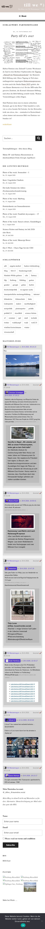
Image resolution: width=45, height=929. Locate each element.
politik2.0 (8, 313)
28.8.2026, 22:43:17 (30, 661)
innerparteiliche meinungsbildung (17, 294)
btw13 (13, 270)
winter (26, 327)
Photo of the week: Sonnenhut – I (16, 172)
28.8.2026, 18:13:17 (30, 776)
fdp (5, 280)
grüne (23, 284)
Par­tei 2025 (26, 84)
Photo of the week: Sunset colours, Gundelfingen (22, 221)
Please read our (20, 838)
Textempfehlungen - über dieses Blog (17, 148)
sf (5, 318)
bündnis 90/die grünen (13, 275)
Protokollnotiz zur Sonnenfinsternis (16, 206)
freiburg (13, 280)
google (15, 284)
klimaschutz (20, 299)
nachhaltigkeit (29, 303)
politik (31, 308)
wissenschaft (9, 332)
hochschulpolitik (10, 289)
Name (5, 816)
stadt (26, 318)
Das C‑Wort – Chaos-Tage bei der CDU (18, 247)
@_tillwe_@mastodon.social (14, 792)
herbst (31, 284)
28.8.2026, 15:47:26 (27, 568)
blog (6, 270)
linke (30, 299)
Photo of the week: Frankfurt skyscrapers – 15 (21, 214)
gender (7, 284)
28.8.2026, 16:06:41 (29, 501)
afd (5, 266)
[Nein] (42, 921)
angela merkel (15, 266)
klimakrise (8, 299)
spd (19, 318)
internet (37, 294)
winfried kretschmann (12, 327)
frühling (23, 280)
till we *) (34, 4)
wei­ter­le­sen (7, 124)
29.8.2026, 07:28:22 (12, 395)
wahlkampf (16, 322)
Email (5, 827)
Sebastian (12, 568)
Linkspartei (8, 303)
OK (23, 925)
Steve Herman (13, 776)
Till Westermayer (12, 347)
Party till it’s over (22, 35)
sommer (12, 318)
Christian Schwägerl (15, 393)
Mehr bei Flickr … (10, 900)
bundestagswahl (25, 270)
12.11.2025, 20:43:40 (26, 720)
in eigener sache (26, 289)
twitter (6, 322)
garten (31, 280)
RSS (14, 804)
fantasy (34, 275)
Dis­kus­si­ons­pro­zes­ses (32, 81)
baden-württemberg (31, 266)
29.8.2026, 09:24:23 (29, 347)
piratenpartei (20, 308)
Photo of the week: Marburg (14, 198)
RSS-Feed (6, 860)
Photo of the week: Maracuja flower (16, 240)
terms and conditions (26, 838)
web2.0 (34, 322)
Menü (24, 16)
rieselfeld (18, 313)
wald (26, 322)
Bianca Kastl (13, 501)
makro (18, 303)
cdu (26, 275)
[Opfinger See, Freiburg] (13, 884)
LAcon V (11, 720)
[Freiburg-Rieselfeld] (11, 877)
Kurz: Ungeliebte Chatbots (13, 180)
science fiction (30, 313)
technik (34, 318)
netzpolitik (8, 308)
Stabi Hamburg (14, 661)
